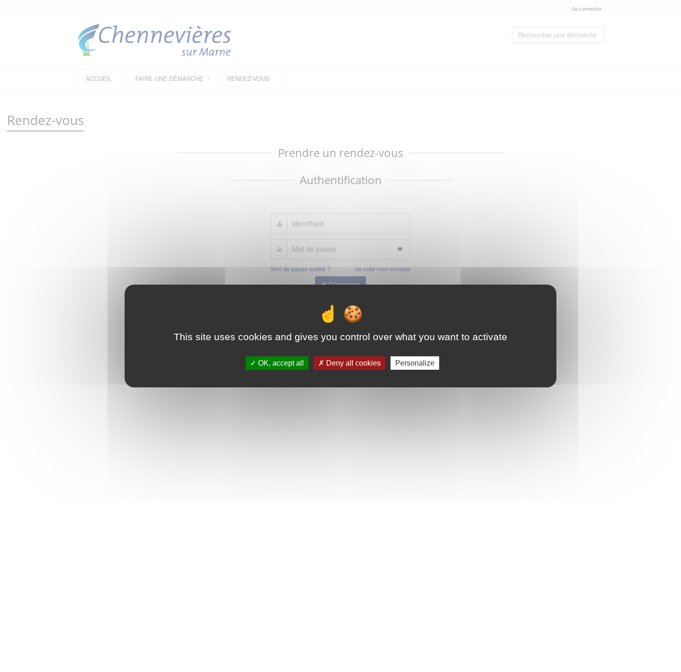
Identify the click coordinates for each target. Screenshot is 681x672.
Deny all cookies (352, 363)
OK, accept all (280, 363)
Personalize (415, 363)
